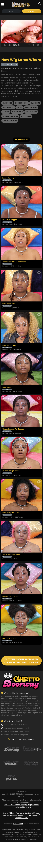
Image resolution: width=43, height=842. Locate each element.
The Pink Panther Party (11, 555)
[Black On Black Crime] (11, 763)
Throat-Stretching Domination (14, 262)
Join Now (31, 11)
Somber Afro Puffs (9, 638)
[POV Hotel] (11, 777)
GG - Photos (31, 112)
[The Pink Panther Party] (21, 537)
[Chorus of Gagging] (21, 202)
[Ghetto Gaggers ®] (20, 4)
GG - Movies (17, 112)
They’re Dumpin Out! (10, 471)
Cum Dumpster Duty (10, 513)
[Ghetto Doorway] (11, 749)
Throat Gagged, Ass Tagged (13, 429)
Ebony (19, 107)
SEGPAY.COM (18, 824)
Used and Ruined (8, 304)
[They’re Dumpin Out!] (21, 453)
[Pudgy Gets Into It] (21, 160)
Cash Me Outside (9, 345)
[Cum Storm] (21, 369)
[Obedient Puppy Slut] (21, 578)
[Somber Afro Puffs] (21, 620)
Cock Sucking (21, 103)
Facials (6, 112)
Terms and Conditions (24, 813)
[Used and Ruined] (21, 285)
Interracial (26, 116)
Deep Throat (8, 107)
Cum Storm (6, 387)
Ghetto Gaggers (10, 116)
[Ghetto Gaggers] (31, 749)
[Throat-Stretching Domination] (21, 244)
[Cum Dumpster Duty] (21, 495)
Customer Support (16, 815)
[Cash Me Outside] (21, 327)
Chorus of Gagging (9, 220)
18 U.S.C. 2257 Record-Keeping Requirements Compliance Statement (21, 806)
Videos (11, 813)
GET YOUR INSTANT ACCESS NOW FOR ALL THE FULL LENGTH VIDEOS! (21, 661)
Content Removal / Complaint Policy (27, 816)
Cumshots (35, 103)
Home (5, 813)
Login (11, 11)
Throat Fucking (10, 120)
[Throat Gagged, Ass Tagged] (21, 411)
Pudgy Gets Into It (9, 178)
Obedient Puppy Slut (10, 596)
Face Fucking (31, 107)
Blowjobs (7, 103)
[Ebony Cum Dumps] (31, 763)
